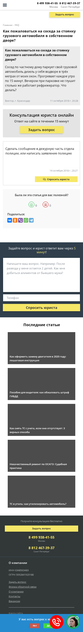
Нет (35, 625)
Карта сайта (16, 613)
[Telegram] (31, 220)
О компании (16, 591)
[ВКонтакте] (9, 220)
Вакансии (14, 601)
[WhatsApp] (26, 220)
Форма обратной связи (22, 586)
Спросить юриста (58, 179)
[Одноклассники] (15, 220)
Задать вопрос (64, 14)
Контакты (14, 596)
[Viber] (20, 220)
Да (48, 625)
